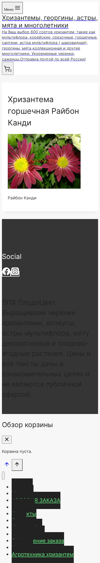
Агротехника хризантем (43, 554)
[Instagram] (15, 274)
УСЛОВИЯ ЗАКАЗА (36, 500)
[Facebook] (6, 274)
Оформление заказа (38, 540)
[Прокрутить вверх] (7, 465)
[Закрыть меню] (3, 476)
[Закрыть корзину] (7, 440)
